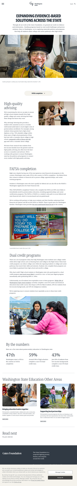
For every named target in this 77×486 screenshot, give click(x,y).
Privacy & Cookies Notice (38, 480)
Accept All (60, 477)
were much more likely (26, 274)
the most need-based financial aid (42, 204)
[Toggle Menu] (3, 3)
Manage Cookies (60, 472)
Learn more (5, 419)
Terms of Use (17, 482)
